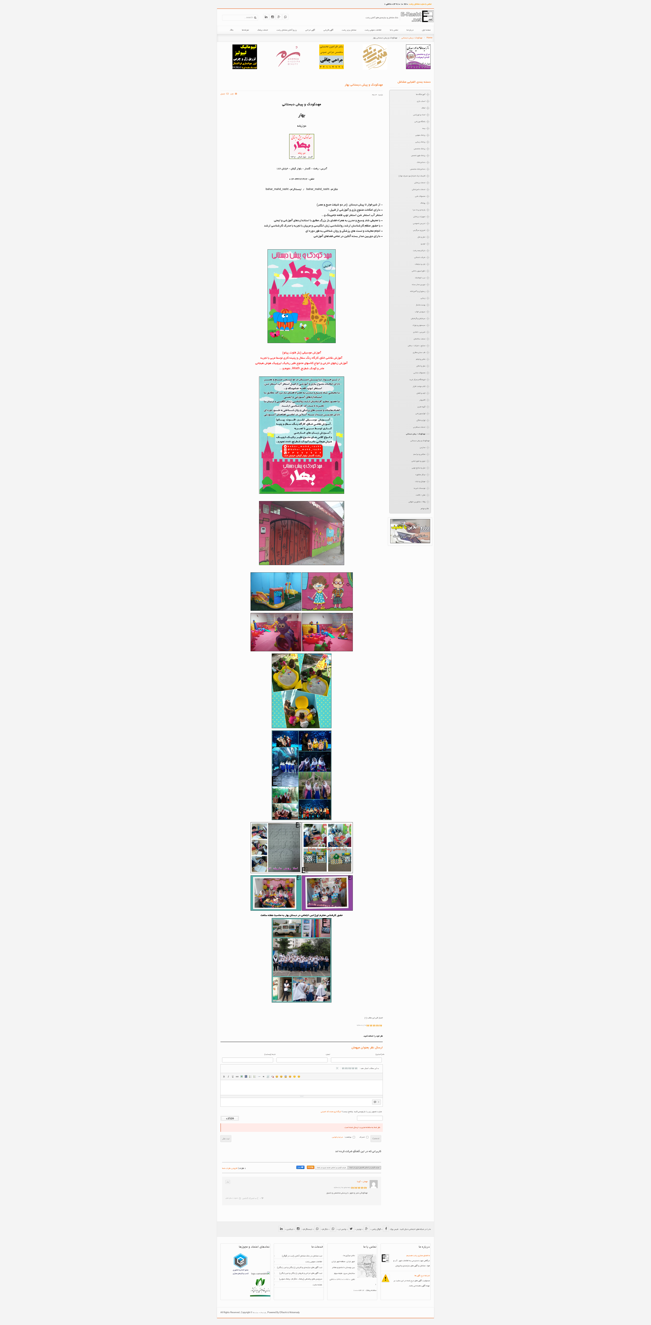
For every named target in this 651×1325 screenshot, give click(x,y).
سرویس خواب (420, 312)
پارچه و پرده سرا (419, 210)
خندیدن (277, 1076)
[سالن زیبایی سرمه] (288, 69)
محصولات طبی (420, 196)
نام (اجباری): (379, 1054)
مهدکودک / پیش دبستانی (411, 38)
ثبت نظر (225, 1138)
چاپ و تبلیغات (420, 264)
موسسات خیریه (419, 488)
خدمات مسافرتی (419, 427)
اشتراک (362, 1137)
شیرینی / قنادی (419, 332)
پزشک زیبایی (420, 142)
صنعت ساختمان (419, 339)
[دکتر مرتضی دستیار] (244, 69)
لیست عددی (255, 1076)
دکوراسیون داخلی (418, 271)
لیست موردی (250, 1076)
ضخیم (224, 1076)
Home (429, 38)
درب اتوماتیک (420, 278)
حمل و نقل (421, 237)
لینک (237, 1076)
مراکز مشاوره (420, 475)
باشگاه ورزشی (420, 122)
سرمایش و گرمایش (418, 319)
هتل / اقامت (420, 495)
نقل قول (264, 1076)
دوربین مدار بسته (418, 285)
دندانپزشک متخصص (417, 169)
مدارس (422, 448)
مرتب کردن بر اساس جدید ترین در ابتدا (331, 1168)
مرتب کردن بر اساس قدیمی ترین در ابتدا (364, 1168)
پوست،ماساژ (420, 305)
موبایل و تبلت (420, 482)
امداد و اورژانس (419, 115)
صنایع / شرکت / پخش (416, 346)
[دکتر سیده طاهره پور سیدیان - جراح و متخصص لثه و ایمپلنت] (418, 69)
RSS (309, 1168)
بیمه (423, 128)
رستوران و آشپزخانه (417, 291)
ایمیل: (328, 1054)
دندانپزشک (421, 162)
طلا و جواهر (424, 509)
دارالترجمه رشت (419, 251)
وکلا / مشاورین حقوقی (417, 502)
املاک (423, 108)
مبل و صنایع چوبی (418, 468)
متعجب (286, 1076)
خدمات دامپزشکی (418, 190)
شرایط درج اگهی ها (422, 1276)
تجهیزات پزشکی (419, 217)
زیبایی (423, 298)
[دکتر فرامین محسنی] (331, 69)
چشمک (299, 1076)
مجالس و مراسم (419, 454)
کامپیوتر (422, 400)
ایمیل (223, 94)
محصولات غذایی (419, 373)
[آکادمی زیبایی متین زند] (375, 69)
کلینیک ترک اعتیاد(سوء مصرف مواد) (412, 176)
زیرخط (233, 1076)
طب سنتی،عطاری (419, 353)
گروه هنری (421, 407)
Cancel (375, 1138)
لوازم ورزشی (420, 414)
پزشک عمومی (420, 135)
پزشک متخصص (419, 149)
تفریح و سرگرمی (419, 230)
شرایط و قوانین (337, 1137)
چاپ (232, 94)
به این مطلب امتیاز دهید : (369, 1068)
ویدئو (246, 1076)
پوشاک (422, 203)
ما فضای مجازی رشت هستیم (418, 1256)
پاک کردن (272, 1076)
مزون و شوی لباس (418, 461)
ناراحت (294, 1076)
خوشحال (281, 1076)
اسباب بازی (421, 101)
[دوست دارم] (262, 1198)
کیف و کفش (421, 393)
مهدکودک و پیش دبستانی (420, 441)
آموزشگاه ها (420, 95)
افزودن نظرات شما (230, 1168)
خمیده (228, 1076)
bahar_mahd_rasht (317, 189)
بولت (259, 1076)
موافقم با (348, 1137)
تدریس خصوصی (419, 224)
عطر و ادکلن (420, 366)
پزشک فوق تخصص (418, 156)
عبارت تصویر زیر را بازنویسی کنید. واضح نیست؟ (351, 1112)
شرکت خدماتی (419, 257)
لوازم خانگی (421, 420)
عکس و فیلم (420, 359)
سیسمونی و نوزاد (418, 325)
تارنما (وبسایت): (270, 1054)
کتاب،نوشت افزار (419, 386)
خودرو (423, 244)
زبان (290, 1076)
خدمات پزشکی (419, 183)
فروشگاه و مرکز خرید (417, 380)
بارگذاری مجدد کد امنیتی (331, 1112)
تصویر (242, 1076)
